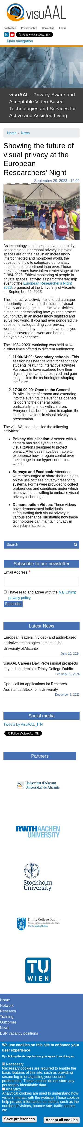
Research (8, 1011)
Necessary (15, 1064)
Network (7, 1006)
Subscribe (13, 604)
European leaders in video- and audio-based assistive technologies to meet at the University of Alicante (39, 642)
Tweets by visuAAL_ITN (23, 724)
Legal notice (9, 28)
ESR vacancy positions (19, 1033)
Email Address (15, 572)
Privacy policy (29, 28)
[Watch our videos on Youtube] (12, 34)
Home (11, 133)
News (25, 133)
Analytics (13, 1089)
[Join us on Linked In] (6, 34)
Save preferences (19, 1119)
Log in (62, 28)
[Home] (36, 12)
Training (6, 1017)
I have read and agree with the (42, 595)
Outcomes (8, 1022)
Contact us (48, 28)
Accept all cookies (62, 1120)
